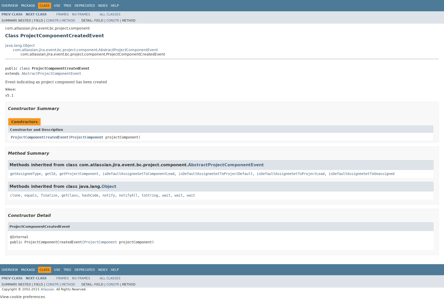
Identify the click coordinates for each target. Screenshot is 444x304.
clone (15, 195)
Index (103, 5)
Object (108, 186)
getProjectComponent (78, 174)
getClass (69, 195)
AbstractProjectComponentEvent (51, 73)
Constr (52, 20)
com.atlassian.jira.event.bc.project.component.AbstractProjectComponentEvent (85, 50)
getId (50, 174)
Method (68, 20)
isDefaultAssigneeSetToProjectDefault (216, 174)
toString (150, 195)
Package (28, 5)
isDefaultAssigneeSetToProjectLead (291, 174)
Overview (10, 5)
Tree (67, 5)
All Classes (110, 14)
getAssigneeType (25, 174)
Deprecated (85, 5)
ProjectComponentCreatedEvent (39, 137)
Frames (62, 14)
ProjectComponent (86, 137)
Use (57, 5)
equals (30, 195)
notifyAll (128, 195)
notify (109, 195)
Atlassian (47, 289)
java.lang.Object (20, 45)
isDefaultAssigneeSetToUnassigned (361, 174)
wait (166, 195)
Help (115, 5)
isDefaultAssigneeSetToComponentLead (138, 174)
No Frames (81, 14)
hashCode (90, 195)
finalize (49, 195)
